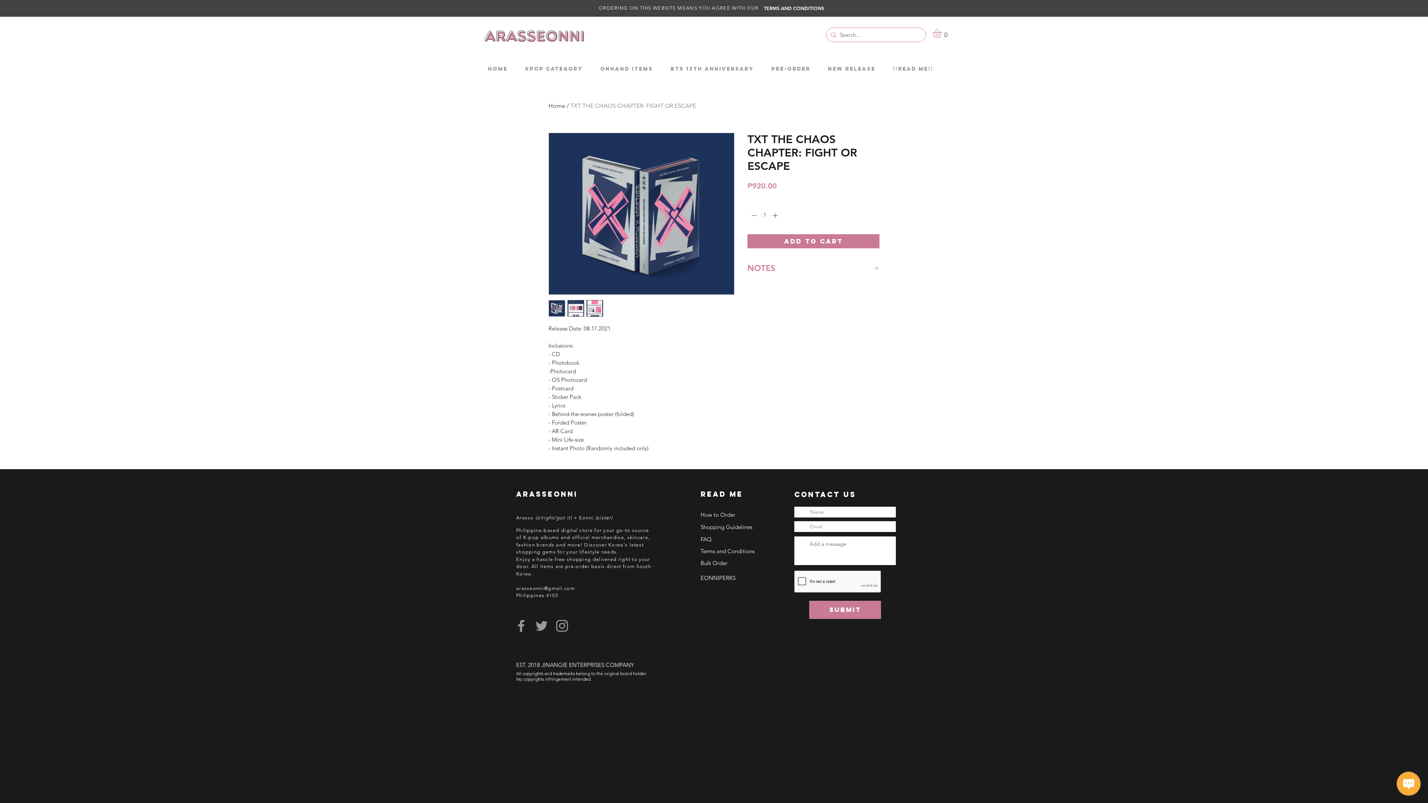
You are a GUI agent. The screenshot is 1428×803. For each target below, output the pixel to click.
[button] (942, 33)
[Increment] (776, 215)
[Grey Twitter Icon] (542, 626)
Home (557, 105)
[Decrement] (753, 215)
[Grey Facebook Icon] (521, 626)
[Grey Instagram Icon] (562, 626)
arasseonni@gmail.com (545, 588)
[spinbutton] (764, 215)
